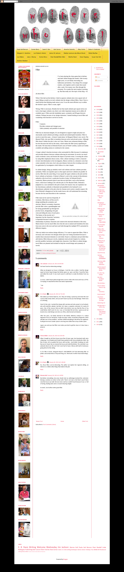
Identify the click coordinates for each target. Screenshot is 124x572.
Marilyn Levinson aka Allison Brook (74, 53)
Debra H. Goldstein (94, 49)
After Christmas (101, 290)
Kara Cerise (54, 549)
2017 (97, 135)
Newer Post (39, 421)
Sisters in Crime (62, 549)
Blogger (65, 559)
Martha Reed (72, 57)
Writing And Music (101, 215)
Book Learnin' (101, 294)
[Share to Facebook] (66, 251)
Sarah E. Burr (46, 49)
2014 (97, 143)
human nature (32, 551)
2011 (97, 322)
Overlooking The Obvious (101, 236)
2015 (97, 141)
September (101, 159)
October (100, 156)
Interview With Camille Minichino (101, 263)
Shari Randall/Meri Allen (57, 57)
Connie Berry (35, 49)
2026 (97, 109)
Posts (98, 77)
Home (62, 421)
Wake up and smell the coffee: (101, 210)
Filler (99, 200)
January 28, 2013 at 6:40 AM (55, 263)
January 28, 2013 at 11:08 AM (57, 362)
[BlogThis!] (62, 251)
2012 (97, 319)
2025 (97, 112)
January (100, 183)
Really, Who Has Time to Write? (101, 230)
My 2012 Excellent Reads (101, 279)
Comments (100, 80)
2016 (97, 138)
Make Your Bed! (100, 196)
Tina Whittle (94, 549)
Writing (32, 547)
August (100, 163)
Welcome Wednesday (47, 547)
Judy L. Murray (31, 57)
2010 (97, 324)
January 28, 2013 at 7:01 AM (57, 294)
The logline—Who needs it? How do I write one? (102, 247)
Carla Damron (38, 551)
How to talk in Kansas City (101, 286)
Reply (41, 288)
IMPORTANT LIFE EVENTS (101, 186)
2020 (97, 126)
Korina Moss (43, 57)
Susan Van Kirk (96, 57)
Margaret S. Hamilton (23, 53)
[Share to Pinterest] (68, 251)
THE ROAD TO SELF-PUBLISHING (102, 220)
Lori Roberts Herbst (40, 53)
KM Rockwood (102, 549)
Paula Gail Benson (22, 49)
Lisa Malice (20, 57)
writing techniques (51, 253)
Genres (79, 549)
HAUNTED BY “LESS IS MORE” (100, 68)
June (99, 169)
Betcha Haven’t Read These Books (102, 268)
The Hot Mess (101, 283)
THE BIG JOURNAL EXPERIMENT (102, 257)
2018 (97, 132)
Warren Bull (43, 375)
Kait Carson (57, 49)
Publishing (28, 549)
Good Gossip (101, 252)
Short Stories (45, 549)
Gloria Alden (44, 335)
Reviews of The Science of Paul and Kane (101, 312)
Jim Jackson (43, 263)
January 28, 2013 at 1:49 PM (55, 375)
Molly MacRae (93, 53)
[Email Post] (57, 250)
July (99, 166)
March (100, 178)
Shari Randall (97, 547)
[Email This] (61, 251)
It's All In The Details (101, 273)
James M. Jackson (54, 53)
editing (20, 551)
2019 (97, 129)
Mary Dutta (81, 49)
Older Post (85, 421)
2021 (97, 123)
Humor (84, 549)
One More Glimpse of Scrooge (101, 298)
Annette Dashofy (69, 49)
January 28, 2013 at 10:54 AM (56, 335)
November (101, 152)
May (99, 172)
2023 (97, 118)
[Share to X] (64, 251)
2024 (97, 115)
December (101, 149)
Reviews (43, 551)
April (99, 175)
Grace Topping (84, 57)
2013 (97, 146)
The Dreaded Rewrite (101, 225)
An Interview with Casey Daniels (101, 191)
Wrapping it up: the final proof (101, 204)
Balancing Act (101, 303)
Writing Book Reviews (101, 241)
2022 (97, 121)
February (100, 180)
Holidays (88, 549)
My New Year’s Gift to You (102, 306)
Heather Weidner (22, 61)
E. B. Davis (43, 253)
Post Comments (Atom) (49, 424)
